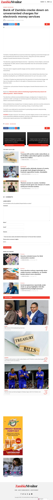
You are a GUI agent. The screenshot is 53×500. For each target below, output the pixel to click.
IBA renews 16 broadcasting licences (14, 328)
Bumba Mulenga (10, 20)
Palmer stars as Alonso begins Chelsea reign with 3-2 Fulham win (23, 392)
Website (5, 231)
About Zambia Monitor (24, 490)
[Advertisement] (26, 405)
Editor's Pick (10, 7)
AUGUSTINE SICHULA (26, 174)
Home (16, 490)
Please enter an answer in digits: (11, 239)
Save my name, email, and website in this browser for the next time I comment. (22, 236)
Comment (5, 205)
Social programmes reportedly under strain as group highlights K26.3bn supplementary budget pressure (33, 286)
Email (4, 227)
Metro (6, 326)
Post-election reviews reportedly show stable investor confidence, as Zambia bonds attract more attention (34, 272)
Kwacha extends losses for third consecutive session (32, 257)
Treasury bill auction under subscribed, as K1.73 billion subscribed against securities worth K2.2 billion (35, 155)
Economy (5, 7)
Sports (6, 390)
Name (4, 222)
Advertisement (34, 490)
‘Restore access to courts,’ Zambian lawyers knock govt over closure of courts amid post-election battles (35, 184)
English (41, 498)
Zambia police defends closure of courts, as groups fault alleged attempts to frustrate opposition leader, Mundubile (35, 170)
